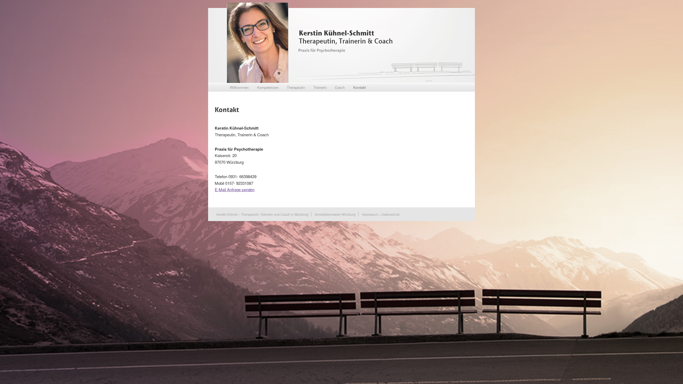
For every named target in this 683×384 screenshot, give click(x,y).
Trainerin (320, 87)
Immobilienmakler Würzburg (335, 214)
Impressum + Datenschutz (381, 214)
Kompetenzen (268, 87)
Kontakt (359, 87)
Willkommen (239, 87)
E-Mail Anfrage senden (235, 189)
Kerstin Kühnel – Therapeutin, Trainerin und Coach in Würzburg (262, 214)
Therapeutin (296, 87)
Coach (340, 87)
